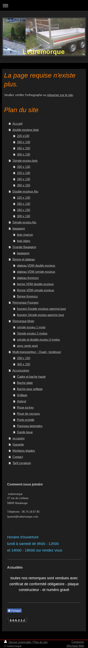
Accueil (17, 123)
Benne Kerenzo (27, 296)
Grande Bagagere (24, 247)
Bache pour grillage (30, 389)
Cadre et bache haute (31, 376)
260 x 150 (23, 148)
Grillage (22, 395)
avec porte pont (27, 345)
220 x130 (23, 136)
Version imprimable (20, 642)
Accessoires (20, 370)
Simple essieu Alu (24, 222)
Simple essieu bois (25, 160)
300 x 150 (23, 364)
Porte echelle (25, 420)
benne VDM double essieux (35, 284)
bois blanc (23, 241)
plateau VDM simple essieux (36, 271)
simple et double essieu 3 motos (38, 339)
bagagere (18, 228)
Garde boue (25, 432)
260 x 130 (23, 142)
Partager (16, 610)
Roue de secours (28, 413)
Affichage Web (75, 645)
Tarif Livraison (21, 463)
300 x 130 (23, 154)
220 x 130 (23, 173)
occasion (18, 438)
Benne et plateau (23, 259)
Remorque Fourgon (25, 302)
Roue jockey (25, 407)
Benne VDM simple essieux (35, 290)
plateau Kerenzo (28, 278)
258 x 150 (23, 358)
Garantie (18, 444)
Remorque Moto (23, 321)
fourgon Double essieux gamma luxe (41, 308)
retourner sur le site (60, 95)
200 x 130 (23, 166)
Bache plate (25, 382)
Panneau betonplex (30, 426)
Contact (17, 457)
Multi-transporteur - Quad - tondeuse (36, 352)
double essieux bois (25, 129)
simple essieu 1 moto (31, 327)
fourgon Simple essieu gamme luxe (40, 315)
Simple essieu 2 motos (32, 333)
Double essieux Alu (25, 191)
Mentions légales (23, 450)
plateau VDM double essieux (36, 265)
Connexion (77, 641)
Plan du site (40, 642)
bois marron (25, 234)
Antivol (21, 401)
